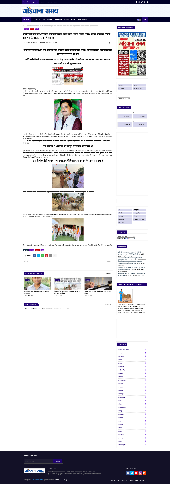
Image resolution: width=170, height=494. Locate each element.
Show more (108, 273)
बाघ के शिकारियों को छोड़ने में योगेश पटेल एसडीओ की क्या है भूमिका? (36, 292)
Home (28, 19)
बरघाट (132, 400)
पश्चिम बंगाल (132, 397)
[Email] (50, 255)
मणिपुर (132, 411)
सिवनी (29, 26)
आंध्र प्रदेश (132, 356)
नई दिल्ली (132, 390)
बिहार (132, 404)
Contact (121, 88)
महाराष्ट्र (132, 417)
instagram (127, 124)
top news (35, 19)
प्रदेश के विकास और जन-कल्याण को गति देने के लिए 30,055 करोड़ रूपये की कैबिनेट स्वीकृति (130, 253)
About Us (43, 2)
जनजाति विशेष (58, 19)
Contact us (124, 480)
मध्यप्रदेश (49, 19)
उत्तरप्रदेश (132, 366)
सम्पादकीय (121, 219)
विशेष (132, 428)
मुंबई (132, 421)
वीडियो (132, 431)
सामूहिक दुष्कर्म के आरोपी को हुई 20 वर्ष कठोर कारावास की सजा (98, 292)
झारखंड (132, 383)
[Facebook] (34, 255)
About (136, 85)
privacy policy (57, 2)
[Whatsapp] (42, 255)
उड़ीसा (132, 363)
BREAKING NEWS (132, 349)
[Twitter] (38, 255)
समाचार (31, 29)
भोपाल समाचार (132, 407)
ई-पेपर (43, 19)
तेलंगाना (132, 387)
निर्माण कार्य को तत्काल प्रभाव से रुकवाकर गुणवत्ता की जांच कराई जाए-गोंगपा (67, 292)
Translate (132, 238)
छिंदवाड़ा (132, 377)
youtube (141, 124)
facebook (126, 116)
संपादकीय (66, 19)
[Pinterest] (46, 255)
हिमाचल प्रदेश (132, 445)
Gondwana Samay (38, 480)
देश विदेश (73, 19)
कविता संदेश (132, 370)
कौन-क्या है (121, 222)
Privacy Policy (133, 480)
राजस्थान (132, 424)
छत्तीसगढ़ (132, 373)
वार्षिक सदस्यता (82, 19)
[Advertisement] (132, 163)
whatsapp (142, 116)
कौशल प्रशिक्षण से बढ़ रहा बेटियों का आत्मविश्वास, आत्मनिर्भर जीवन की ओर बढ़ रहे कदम (130, 263)
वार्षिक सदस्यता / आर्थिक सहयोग (140, 219)
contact (49, 2)
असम (132, 353)
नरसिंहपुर (132, 394)
